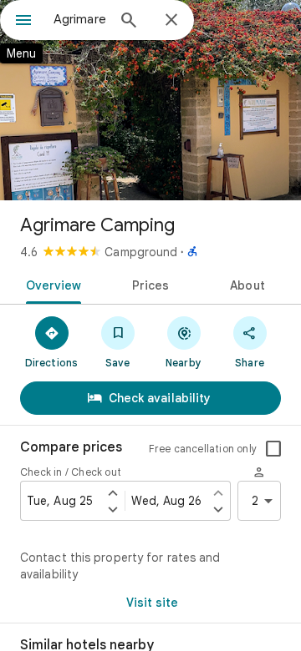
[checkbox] (273, 449)
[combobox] (79, 19)
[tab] (50, 284)
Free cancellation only (203, 448)
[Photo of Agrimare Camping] (150, 100)
